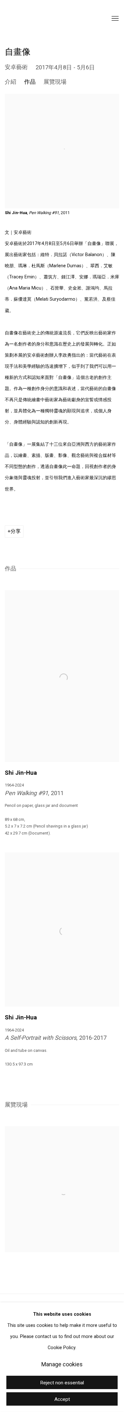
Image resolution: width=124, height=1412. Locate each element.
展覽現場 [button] (55, 82)
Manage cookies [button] (62, 1364)
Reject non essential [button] (62, 1383)
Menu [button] (114, 19)
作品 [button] (30, 82)
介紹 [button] (10, 82)
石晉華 (36, 18)
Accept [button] (62, 1399)
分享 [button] (15, 531)
